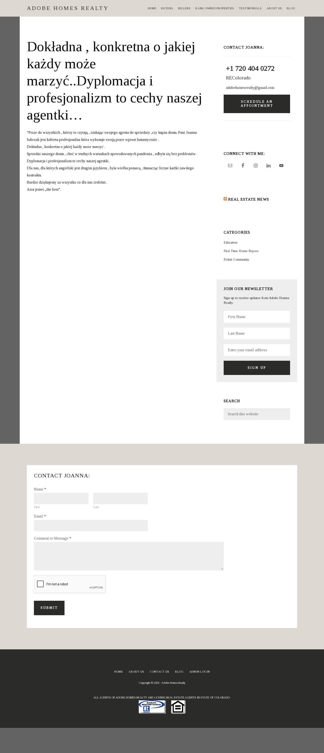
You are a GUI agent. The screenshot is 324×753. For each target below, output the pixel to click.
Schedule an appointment (257, 103)
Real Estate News (248, 199)
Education (230, 242)
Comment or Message (52, 538)
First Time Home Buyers (241, 251)
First (37, 507)
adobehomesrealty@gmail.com (250, 88)
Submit (49, 608)
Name (40, 489)
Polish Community (236, 259)
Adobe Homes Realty (68, 8)
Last (96, 507)
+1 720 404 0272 (250, 68)
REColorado (238, 77)
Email (40, 516)
